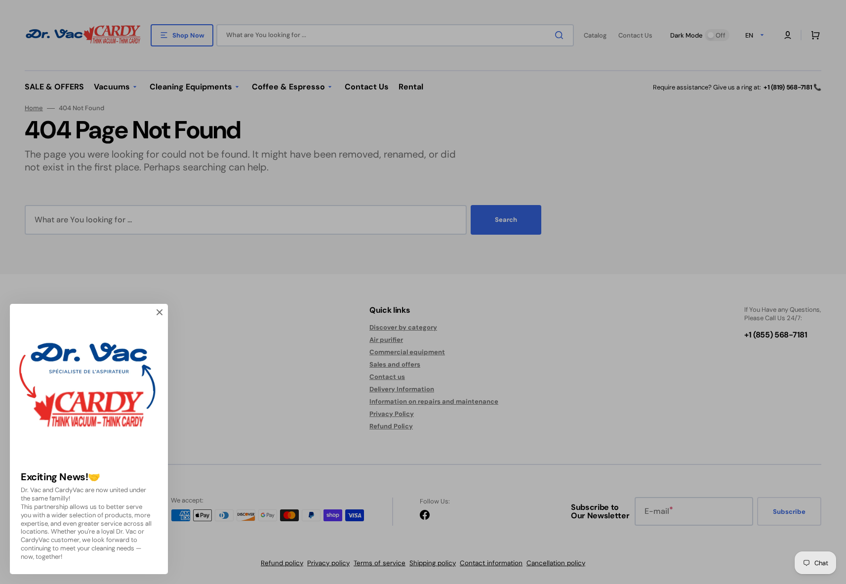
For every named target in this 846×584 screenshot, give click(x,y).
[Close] (159, 312)
